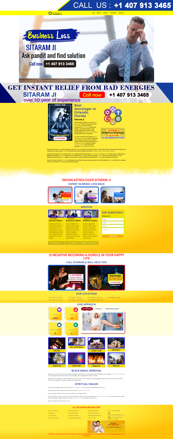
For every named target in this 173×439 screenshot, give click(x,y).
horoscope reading (79, 144)
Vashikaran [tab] (98, 308)
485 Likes (78, 243)
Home (93, 13)
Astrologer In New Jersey (96, 300)
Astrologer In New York (95, 297)
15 (73, 243)
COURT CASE (96, 351)
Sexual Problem (73, 410)
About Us (99, 13)
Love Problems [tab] (87, 308)
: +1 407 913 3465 (115, 410)
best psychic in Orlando (78, 398)
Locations (112, 13)
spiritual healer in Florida (117, 374)
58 (54, 243)
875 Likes (92, 245)
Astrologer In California (76, 300)
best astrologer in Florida (77, 387)
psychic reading (85, 127)
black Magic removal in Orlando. (84, 390)
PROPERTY (116, 350)
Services (105, 13)
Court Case (92, 418)
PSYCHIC (56, 351)
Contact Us (121, 13)
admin (69, 243)
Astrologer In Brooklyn (56, 300)
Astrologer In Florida (75, 297)
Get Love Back (53, 410)
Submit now (112, 236)
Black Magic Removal (95, 415)
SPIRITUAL (76, 366)
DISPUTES (57, 366)
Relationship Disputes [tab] (112, 308)
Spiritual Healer (54, 418)
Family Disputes (89, 221)
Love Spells (52, 415)
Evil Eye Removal (93, 413)
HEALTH (116, 366)
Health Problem (93, 410)
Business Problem (56, 221)
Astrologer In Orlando (55, 297)
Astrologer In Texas (114, 297)
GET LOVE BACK (76, 347)
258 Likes (58, 243)
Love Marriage (73, 413)
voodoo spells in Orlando (104, 396)
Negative (96, 366)
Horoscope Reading (75, 418)
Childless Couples (73, 221)
